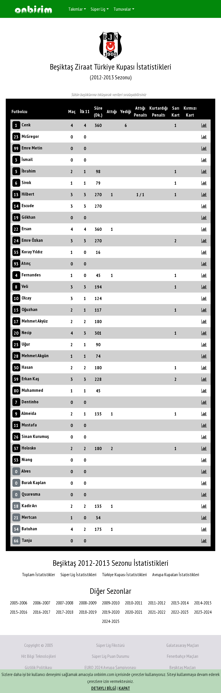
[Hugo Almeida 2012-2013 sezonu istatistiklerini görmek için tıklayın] (204, 414)
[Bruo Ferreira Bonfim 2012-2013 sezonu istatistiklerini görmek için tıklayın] (204, 402)
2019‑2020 (110, 612)
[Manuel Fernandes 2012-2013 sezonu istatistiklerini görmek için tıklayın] (204, 275)
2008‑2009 (87, 603)
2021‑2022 (156, 612)
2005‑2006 (18, 603)
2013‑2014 (179, 603)
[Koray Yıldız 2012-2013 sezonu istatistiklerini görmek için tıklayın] (204, 252)
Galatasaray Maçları (182, 645)
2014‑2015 (203, 603)
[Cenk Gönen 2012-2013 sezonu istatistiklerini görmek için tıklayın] (204, 125)
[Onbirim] (33, 9)
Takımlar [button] (75, 9)
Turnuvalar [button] (122, 9)
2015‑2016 (18, 612)
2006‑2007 (41, 603)
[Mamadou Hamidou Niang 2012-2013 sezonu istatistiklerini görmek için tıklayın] (204, 460)
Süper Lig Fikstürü (110, 645)
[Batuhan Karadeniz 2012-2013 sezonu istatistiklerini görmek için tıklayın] (204, 529)
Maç (71, 111)
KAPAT (124, 688)
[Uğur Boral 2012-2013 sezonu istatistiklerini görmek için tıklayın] (204, 344)
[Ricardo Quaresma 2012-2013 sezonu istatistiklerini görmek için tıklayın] (204, 494)
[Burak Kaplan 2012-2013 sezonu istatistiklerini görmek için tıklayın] (204, 483)
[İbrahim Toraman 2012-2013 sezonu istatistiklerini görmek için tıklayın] (204, 171)
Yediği (125, 111)
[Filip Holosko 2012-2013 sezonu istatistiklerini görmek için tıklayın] (204, 448)
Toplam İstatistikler (38, 574)
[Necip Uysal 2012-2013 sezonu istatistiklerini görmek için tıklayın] (204, 333)
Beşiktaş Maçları (182, 667)
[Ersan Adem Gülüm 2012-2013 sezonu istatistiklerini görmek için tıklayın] (204, 229)
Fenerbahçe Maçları (182, 656)
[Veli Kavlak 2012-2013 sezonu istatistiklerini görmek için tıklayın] (204, 287)
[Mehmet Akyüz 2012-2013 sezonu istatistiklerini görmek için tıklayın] (204, 321)
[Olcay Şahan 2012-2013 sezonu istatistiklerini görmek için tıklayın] (204, 298)
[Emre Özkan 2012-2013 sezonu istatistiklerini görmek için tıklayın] (204, 241)
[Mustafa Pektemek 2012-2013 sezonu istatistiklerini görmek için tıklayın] (204, 425)
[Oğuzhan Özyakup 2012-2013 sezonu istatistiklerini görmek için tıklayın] (204, 310)
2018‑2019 (87, 612)
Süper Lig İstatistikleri (78, 574)
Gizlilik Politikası (38, 667)
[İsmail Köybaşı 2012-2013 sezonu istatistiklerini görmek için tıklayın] (204, 160)
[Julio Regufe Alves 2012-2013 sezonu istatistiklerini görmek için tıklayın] (204, 471)
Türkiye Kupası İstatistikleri (124, 574)
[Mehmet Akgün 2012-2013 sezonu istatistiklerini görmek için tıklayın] (204, 356)
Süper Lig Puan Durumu (110, 656)
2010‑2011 (133, 603)
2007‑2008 (64, 603)
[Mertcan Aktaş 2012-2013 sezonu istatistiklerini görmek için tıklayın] (204, 517)
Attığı (112, 111)
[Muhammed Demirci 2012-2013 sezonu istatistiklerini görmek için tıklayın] (204, 391)
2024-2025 (110, 621)
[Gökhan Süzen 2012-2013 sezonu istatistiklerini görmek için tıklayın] (204, 217)
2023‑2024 (203, 612)
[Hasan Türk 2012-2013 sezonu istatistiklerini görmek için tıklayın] (204, 367)
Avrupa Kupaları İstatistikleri (175, 574)
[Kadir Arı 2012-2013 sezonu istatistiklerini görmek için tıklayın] (204, 506)
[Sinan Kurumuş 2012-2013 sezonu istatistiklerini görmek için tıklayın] (204, 437)
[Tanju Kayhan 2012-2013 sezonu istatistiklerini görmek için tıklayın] (204, 541)
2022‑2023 (179, 612)
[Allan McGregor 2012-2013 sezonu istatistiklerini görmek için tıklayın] (204, 137)
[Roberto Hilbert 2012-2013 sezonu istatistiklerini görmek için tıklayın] (204, 194)
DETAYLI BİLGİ (103, 688)
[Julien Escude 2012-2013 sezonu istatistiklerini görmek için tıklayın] (204, 206)
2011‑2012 (156, 603)
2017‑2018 (64, 612)
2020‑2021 (133, 612)
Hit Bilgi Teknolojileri (38, 656)
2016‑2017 (41, 612)
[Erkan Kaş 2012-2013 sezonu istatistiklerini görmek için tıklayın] (204, 379)
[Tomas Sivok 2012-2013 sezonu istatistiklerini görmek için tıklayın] (204, 183)
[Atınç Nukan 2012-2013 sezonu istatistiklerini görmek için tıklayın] (204, 264)
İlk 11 (85, 111)
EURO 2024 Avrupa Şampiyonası (110, 667)
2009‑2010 (110, 603)
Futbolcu (19, 111)
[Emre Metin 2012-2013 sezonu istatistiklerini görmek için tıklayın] (204, 148)
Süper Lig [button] (98, 9)
